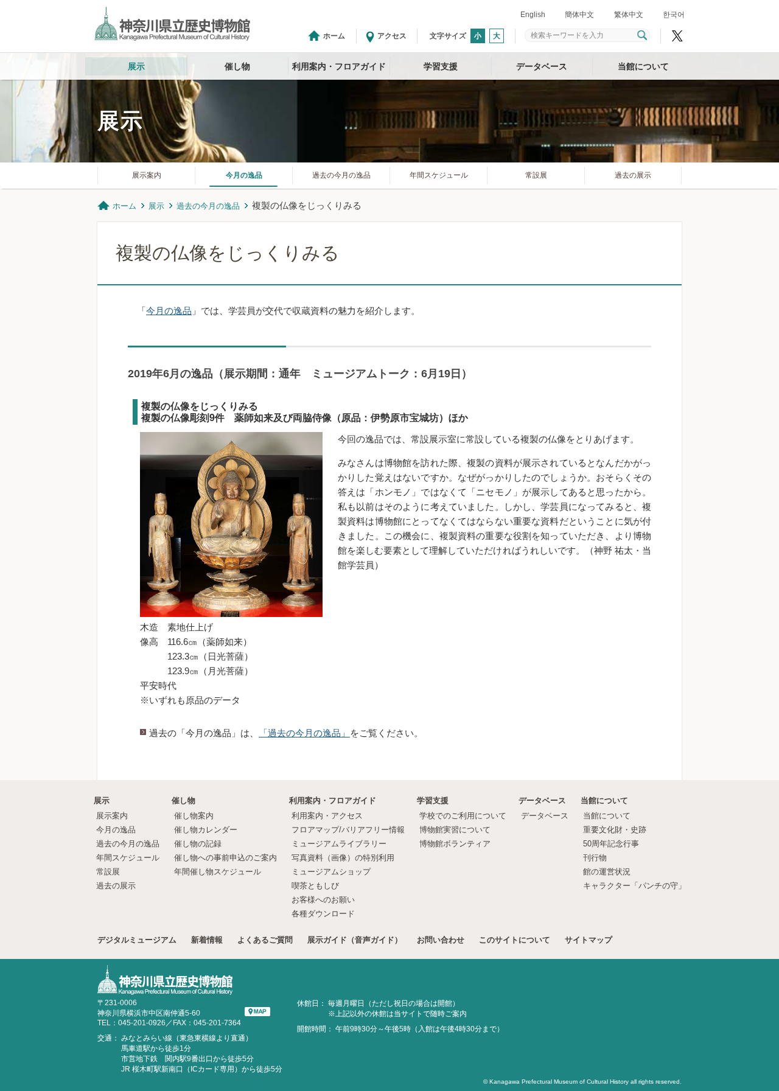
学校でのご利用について (462, 815)
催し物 (237, 66)
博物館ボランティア (455, 843)
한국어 (674, 14)
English (532, 14)
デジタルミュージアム (136, 939)
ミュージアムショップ (331, 871)
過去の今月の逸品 (341, 175)
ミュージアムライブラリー (339, 843)
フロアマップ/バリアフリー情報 (348, 829)
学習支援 (441, 66)
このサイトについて (514, 939)
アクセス (392, 36)
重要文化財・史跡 (614, 829)
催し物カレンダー (205, 829)
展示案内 (146, 175)
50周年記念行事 (611, 843)
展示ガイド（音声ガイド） (354, 939)
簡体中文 (579, 14)
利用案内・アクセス (327, 815)
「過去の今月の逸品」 (304, 733)
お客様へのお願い (323, 899)
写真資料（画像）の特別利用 (343, 857)
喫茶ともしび (315, 885)
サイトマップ (588, 939)
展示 (136, 66)
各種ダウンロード (323, 913)
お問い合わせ (440, 939)
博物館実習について (458, 829)
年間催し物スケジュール (217, 871)
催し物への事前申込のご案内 (225, 857)
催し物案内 (194, 815)
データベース (541, 66)
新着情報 (207, 939)
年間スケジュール (439, 175)
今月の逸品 (244, 175)
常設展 (536, 175)
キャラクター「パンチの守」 (634, 885)
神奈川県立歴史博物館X (677, 36)
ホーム (334, 36)
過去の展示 (633, 175)
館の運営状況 (607, 871)
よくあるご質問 (265, 939)
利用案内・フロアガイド (339, 66)
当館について (643, 66)
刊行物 (595, 857)
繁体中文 (628, 14)
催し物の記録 (198, 843)
